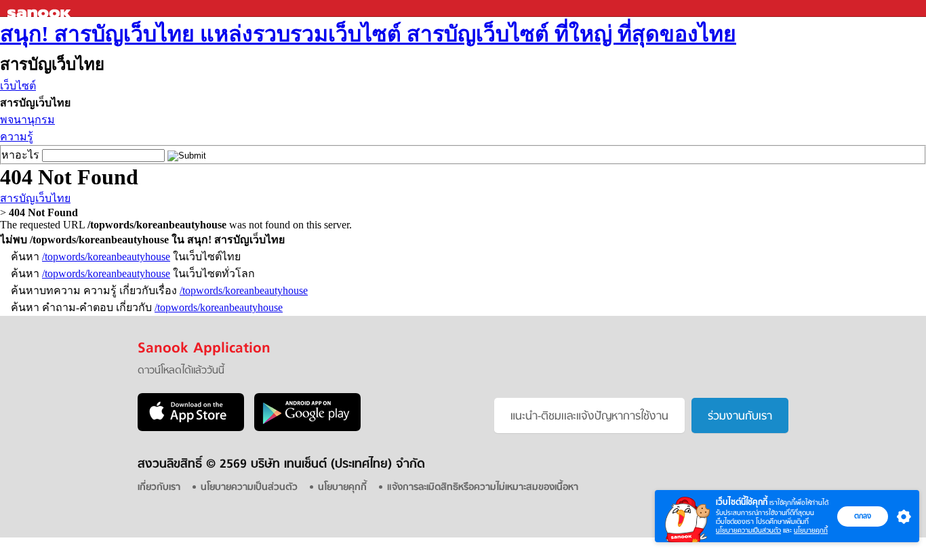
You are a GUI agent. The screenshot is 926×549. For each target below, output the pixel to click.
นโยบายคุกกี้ (811, 530)
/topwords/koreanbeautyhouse (106, 256)
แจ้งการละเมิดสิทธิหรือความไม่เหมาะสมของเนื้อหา (482, 487)
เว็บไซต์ (18, 86)
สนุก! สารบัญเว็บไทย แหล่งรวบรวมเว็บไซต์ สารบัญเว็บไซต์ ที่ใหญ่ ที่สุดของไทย (368, 34)
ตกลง (862, 516)
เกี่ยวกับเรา (159, 487)
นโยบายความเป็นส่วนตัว (748, 530)
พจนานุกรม (27, 119)
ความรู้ (16, 136)
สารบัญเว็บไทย (35, 198)
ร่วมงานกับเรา (740, 417)
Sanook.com (41, 8)
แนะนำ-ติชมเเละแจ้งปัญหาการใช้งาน (589, 417)
